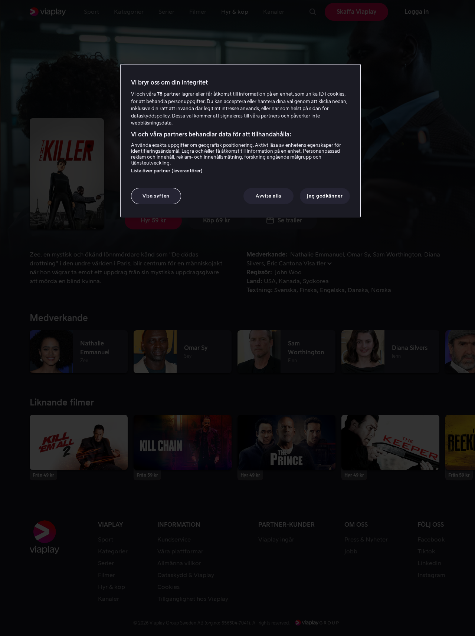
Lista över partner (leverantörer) (167, 170)
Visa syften (156, 195)
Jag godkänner (325, 195)
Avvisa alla (268, 195)
